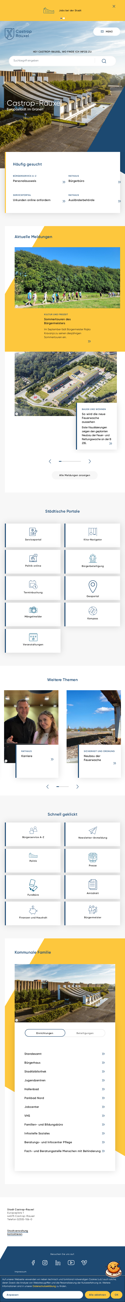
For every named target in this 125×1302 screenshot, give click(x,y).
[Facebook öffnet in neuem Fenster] (33, 1262)
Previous (50, 461)
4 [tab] (67, 461)
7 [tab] (75, 461)
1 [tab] (61, 18)
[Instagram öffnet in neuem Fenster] (45, 1262)
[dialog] (62, 1289)
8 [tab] (77, 461)
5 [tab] (70, 461)
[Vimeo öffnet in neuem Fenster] (84, 1262)
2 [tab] (64, 18)
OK (116, 1294)
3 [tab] (65, 461)
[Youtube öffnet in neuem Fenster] (71, 1262)
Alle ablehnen (97, 1294)
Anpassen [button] (13, 1294)
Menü (109, 31)
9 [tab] (79, 461)
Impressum (21, 1271)
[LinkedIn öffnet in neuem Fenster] (58, 1262)
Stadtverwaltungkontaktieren (17, 1232)
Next (90, 461)
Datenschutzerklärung (44, 1286)
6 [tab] (72, 461)
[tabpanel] (62, 11)
